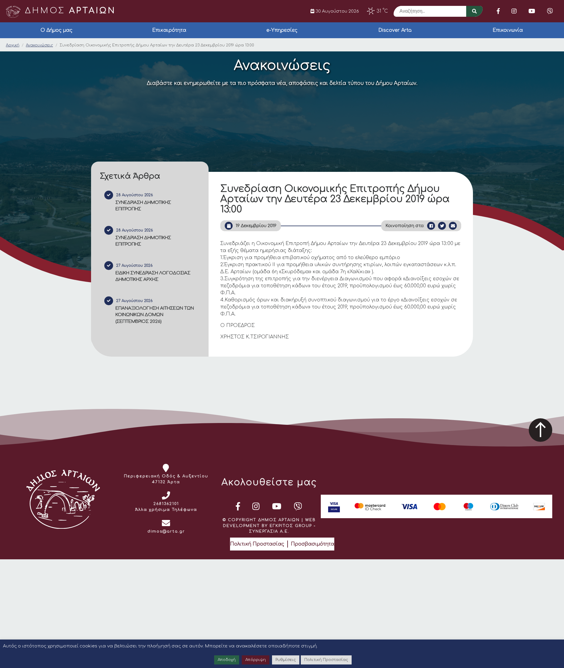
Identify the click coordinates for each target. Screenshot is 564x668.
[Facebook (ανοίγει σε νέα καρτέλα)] (498, 11)
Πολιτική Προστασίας (257, 544)
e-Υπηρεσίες (282, 30)
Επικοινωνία (508, 30)
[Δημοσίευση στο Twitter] (442, 226)
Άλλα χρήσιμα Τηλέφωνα (166, 510)
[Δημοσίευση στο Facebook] (431, 226)
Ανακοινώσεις (39, 45)
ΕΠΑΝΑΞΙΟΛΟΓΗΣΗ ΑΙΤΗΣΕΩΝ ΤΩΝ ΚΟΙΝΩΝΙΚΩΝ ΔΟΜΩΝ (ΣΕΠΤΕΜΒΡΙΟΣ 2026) (154, 315)
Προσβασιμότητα (312, 544)
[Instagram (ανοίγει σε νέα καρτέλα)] (514, 11)
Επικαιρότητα (169, 30)
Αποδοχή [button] (227, 660)
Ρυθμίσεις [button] (286, 660)
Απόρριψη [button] (255, 660)
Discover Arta (395, 30)
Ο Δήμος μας (57, 30)
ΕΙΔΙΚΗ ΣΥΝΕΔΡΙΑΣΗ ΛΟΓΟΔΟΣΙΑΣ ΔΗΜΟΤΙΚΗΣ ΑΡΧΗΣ (152, 276)
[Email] (453, 226)
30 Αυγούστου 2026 (336, 11)
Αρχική (12, 45)
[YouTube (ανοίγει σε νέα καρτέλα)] (531, 11)
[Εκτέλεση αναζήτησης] (474, 11)
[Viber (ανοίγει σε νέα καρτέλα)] (550, 11)
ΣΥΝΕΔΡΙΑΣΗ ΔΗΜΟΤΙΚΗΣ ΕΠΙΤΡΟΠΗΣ (143, 206)
